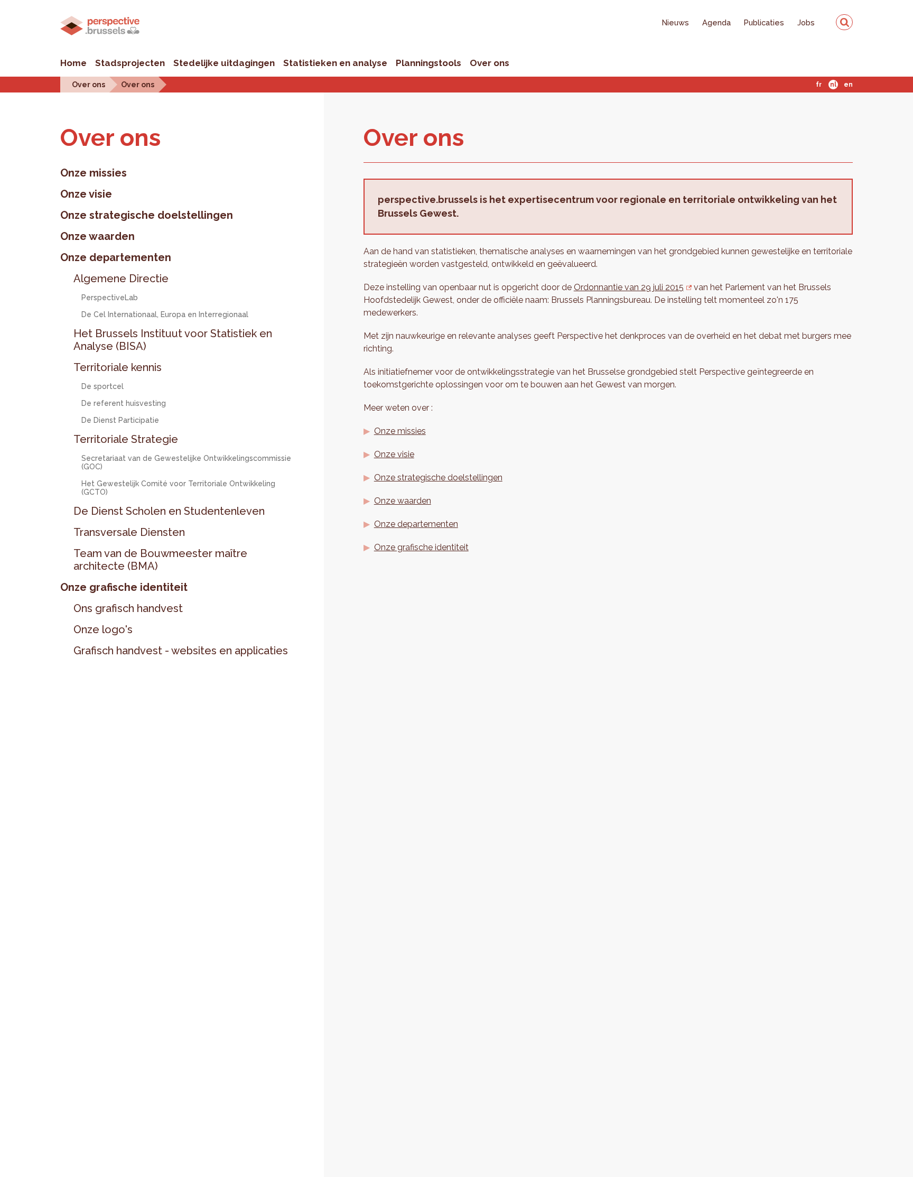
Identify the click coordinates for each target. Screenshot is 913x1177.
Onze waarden (97, 236)
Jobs (806, 22)
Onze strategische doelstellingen (146, 215)
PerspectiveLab (109, 297)
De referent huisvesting (123, 403)
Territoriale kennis (117, 367)
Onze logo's (103, 629)
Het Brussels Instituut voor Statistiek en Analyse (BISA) (172, 340)
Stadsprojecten (130, 63)
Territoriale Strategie (125, 439)
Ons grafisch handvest (128, 608)
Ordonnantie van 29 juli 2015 (629, 287)
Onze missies (93, 172)
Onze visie (86, 194)
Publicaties (764, 22)
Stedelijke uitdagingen (224, 63)
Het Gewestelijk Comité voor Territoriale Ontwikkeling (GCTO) (178, 487)
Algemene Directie (121, 278)
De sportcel (102, 386)
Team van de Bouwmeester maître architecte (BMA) (160, 559)
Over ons (489, 63)
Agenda (716, 22)
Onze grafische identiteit (124, 587)
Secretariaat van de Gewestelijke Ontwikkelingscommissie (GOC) (186, 462)
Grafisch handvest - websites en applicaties (180, 650)
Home (73, 63)
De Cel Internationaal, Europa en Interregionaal (164, 314)
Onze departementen (115, 257)
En (848, 84)
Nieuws (675, 22)
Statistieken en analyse (335, 63)
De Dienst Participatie (120, 420)
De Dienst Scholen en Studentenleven (169, 511)
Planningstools (428, 63)
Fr (819, 84)
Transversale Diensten (129, 532)
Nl (833, 84)
